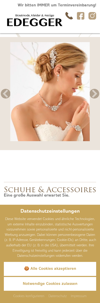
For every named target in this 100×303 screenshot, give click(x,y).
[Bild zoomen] (50, 91)
